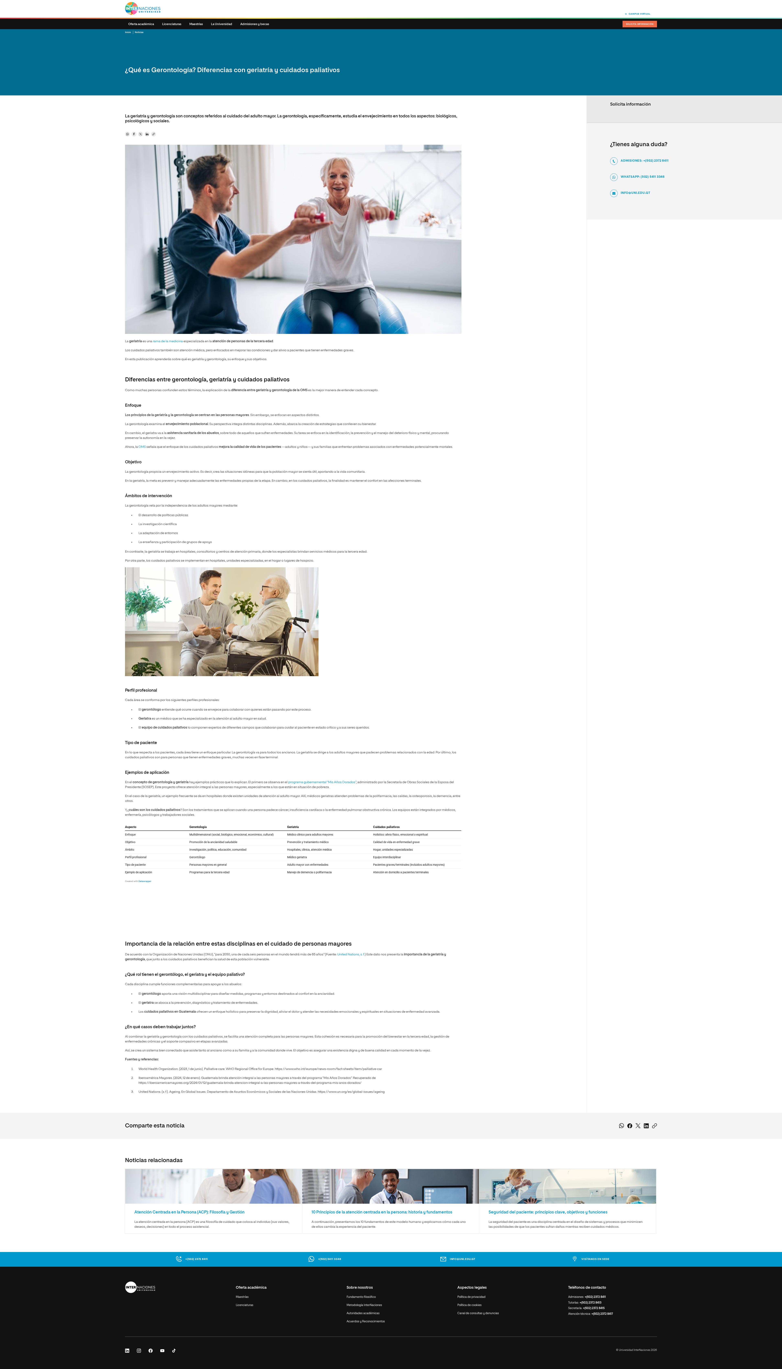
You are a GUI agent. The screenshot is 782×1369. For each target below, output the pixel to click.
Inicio (128, 32)
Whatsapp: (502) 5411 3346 (643, 176)
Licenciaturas (171, 24)
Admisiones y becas (254, 24)
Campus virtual (639, 14)
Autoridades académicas (363, 1313)
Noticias (139, 32)
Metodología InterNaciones (364, 1305)
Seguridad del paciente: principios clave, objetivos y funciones (548, 1212)
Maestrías (196, 24)
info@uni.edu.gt (635, 192)
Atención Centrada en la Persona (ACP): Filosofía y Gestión (189, 1212)
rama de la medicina (168, 341)
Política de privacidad (471, 1297)
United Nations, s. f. (351, 954)
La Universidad (221, 24)
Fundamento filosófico (361, 1297)
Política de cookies (469, 1305)
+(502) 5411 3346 (329, 1259)
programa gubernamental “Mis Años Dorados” (322, 782)
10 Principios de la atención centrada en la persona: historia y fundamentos (382, 1212)
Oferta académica (141, 24)
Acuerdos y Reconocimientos (366, 1321)
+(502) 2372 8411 (196, 1259)
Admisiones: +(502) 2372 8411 (644, 160)
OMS (142, 447)
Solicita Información (639, 24)
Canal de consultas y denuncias (478, 1313)
